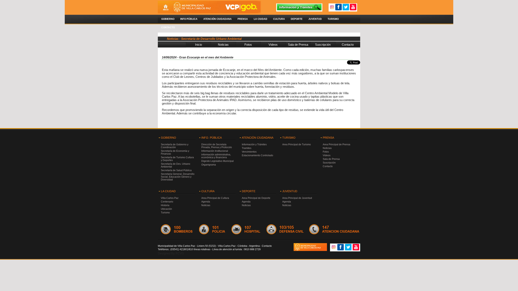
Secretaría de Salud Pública (176, 170)
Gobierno (167, 19)
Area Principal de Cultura (215, 198)
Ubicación (166, 209)
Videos (273, 44)
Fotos (248, 44)
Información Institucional (214, 151)
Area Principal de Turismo (296, 144)
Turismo (333, 19)
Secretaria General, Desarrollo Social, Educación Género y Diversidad (177, 177)
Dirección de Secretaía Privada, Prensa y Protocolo (216, 146)
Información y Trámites (254, 144)
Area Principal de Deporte (256, 198)
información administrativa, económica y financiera (216, 156)
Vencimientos (249, 151)
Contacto (168, 27)
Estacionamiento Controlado (257, 155)
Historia (165, 205)
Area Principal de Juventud (297, 198)
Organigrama (208, 164)
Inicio (198, 44)
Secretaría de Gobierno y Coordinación (174, 146)
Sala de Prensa (298, 44)
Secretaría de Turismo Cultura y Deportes (177, 159)
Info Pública (188, 19)
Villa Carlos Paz (169, 198)
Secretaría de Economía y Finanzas (175, 152)
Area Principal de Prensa (336, 144)
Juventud (315, 19)
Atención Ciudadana (217, 19)
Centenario (167, 201)
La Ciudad (260, 19)
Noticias (223, 44)
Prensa (243, 19)
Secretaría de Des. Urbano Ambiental (175, 165)
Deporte (297, 19)
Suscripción (323, 44)
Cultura (279, 19)
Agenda (205, 201)
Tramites (246, 148)
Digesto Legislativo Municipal (217, 161)
